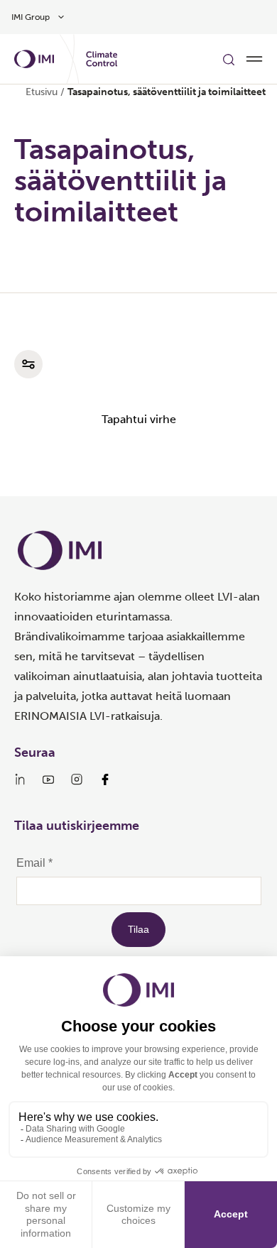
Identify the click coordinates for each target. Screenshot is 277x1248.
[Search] (228, 58)
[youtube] (48, 779)
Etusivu (42, 92)
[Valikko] (254, 58)
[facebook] (105, 779)
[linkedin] (20, 779)
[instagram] (76, 779)
